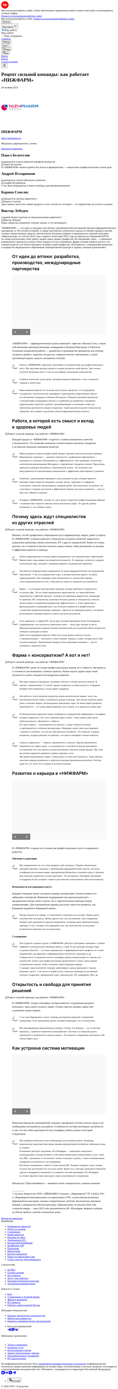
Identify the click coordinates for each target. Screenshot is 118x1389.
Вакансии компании (12, 148)
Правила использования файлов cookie (54, 18)
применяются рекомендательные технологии (62, 1363)
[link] (6, 49)
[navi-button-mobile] (4, 65)
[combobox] (14, 1380)
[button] (4, 56)
